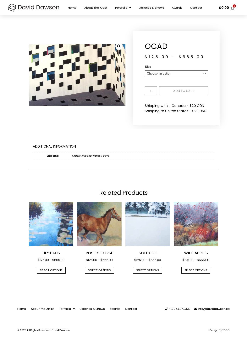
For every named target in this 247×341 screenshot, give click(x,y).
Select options (51, 270)
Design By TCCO (220, 330)
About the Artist (95, 8)
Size (148, 66)
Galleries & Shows (151, 8)
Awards (177, 8)
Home (72, 8)
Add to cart (183, 91)
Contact (196, 8)
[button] (118, 46)
